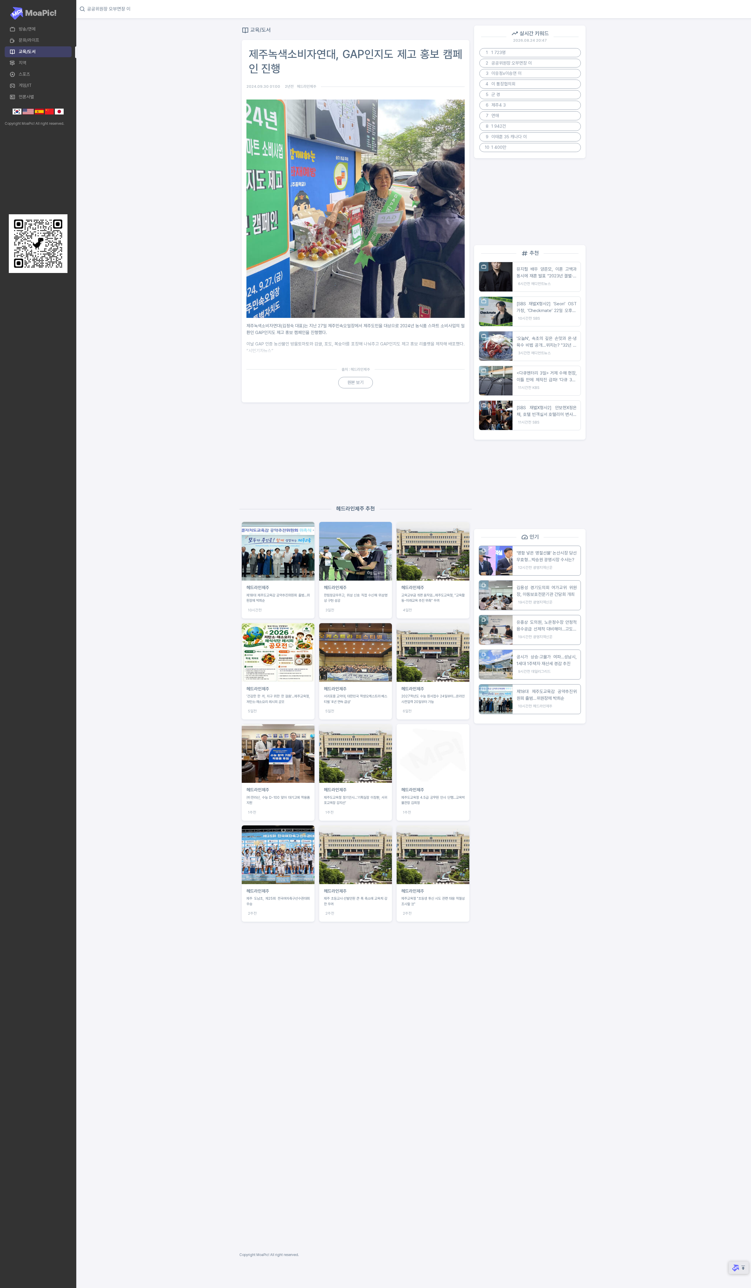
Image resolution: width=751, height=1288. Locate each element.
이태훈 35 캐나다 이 (506, 136)
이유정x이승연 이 (504, 73)
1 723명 (496, 52)
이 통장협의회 (500, 84)
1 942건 (496, 126)
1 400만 (496, 147)
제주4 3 (496, 105)
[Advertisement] (36, 170)
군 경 (493, 94)
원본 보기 (355, 382)
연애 (492, 115)
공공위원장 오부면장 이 (509, 63)
